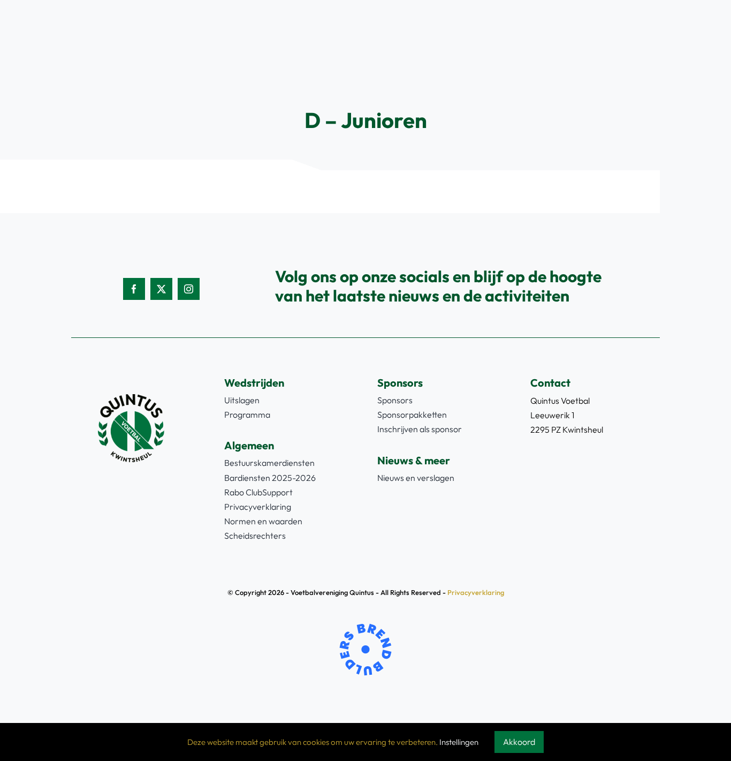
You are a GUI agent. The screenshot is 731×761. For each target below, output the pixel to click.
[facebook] (134, 289)
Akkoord (519, 741)
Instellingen (458, 742)
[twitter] (161, 289)
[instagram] (189, 289)
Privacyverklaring (475, 592)
